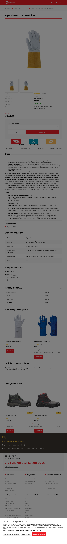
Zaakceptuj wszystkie (39, 534)
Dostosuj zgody (26, 534)
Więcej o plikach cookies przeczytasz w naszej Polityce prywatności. (22, 530)
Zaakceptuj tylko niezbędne (11, 534)
